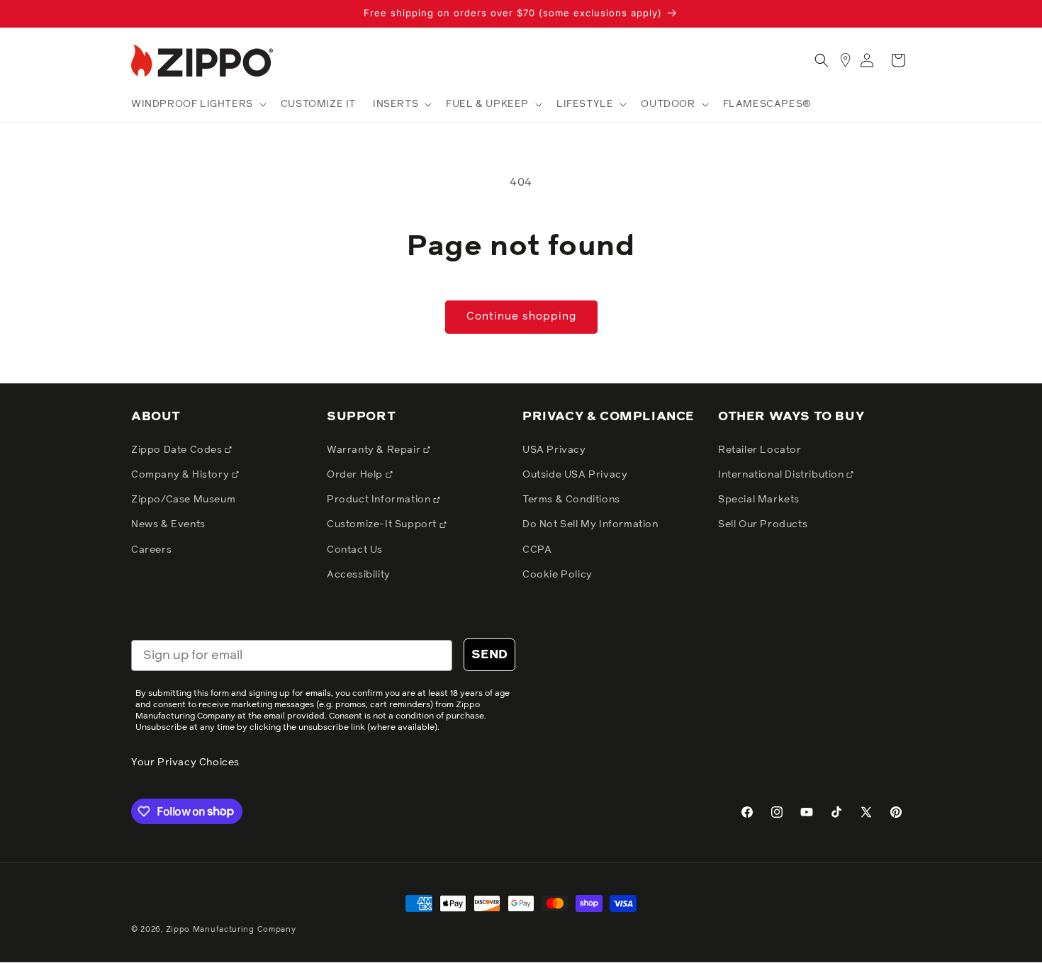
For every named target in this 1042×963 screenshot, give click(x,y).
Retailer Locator (760, 450)
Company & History (181, 475)
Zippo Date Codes (178, 450)
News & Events (168, 525)
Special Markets (759, 500)
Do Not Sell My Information (590, 525)
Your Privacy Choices (185, 762)
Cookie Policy (557, 575)
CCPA (536, 550)
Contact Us (355, 550)
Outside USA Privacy (574, 475)
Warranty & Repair (375, 450)
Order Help (356, 475)
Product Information (380, 500)
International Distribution (782, 475)
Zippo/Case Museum (183, 500)
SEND (489, 654)
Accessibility (359, 575)
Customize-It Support (383, 525)
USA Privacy (554, 450)
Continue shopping (521, 316)
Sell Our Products (762, 525)
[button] (197, 104)
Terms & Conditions (571, 500)
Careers (151, 550)
